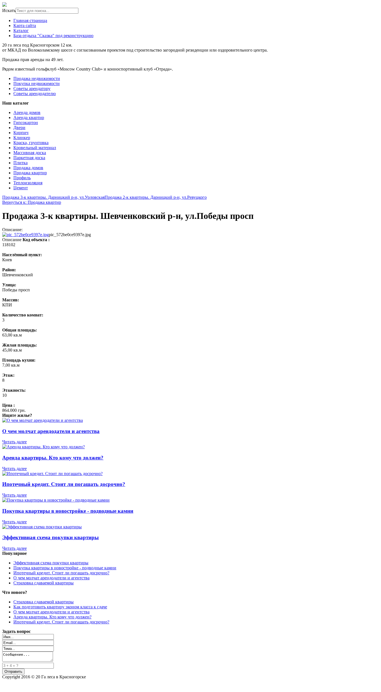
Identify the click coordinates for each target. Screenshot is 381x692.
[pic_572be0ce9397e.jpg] (25, 234)
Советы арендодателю (34, 93)
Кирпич (20, 132)
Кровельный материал (34, 147)
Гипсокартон (25, 122)
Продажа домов (28, 167)
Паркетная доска (29, 157)
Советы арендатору (31, 88)
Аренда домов (26, 112)
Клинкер (21, 137)
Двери (19, 127)
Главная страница (30, 20)
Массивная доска (29, 152)
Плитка (20, 162)
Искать (9, 10)
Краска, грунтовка (31, 142)
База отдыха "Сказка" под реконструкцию (53, 35)
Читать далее (14, 441)
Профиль (22, 177)
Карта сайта (24, 25)
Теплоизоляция (27, 182)
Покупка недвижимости (36, 83)
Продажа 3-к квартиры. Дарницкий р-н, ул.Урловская (53, 197)
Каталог (21, 30)
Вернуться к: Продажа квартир (31, 202)
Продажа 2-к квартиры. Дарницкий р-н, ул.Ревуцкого (156, 197)
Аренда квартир (28, 117)
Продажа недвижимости (36, 78)
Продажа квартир (30, 172)
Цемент (20, 187)
